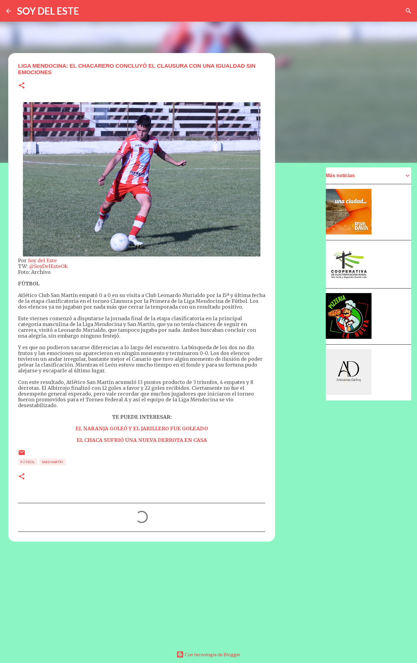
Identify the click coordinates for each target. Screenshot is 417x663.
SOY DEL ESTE (48, 11)
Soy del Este (42, 260)
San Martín (52, 462)
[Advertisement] (141, 593)
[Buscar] (408, 11)
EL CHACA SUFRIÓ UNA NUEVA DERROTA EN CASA (142, 440)
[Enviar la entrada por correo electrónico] (21, 455)
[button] (21, 86)
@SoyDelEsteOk (48, 266)
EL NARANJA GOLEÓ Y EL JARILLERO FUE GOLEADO (141, 428)
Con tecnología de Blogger (212, 654)
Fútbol (27, 462)
